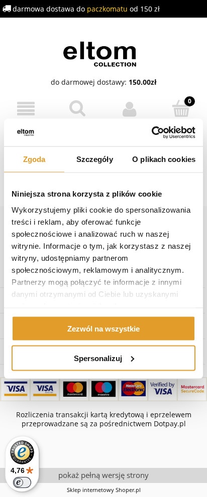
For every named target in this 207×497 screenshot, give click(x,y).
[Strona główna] (103, 52)
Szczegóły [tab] (94, 159)
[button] (26, 109)
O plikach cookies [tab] (163, 159)
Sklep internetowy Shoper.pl (104, 489)
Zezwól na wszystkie (103, 328)
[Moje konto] (129, 108)
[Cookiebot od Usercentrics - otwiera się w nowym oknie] (151, 132)
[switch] (22, 482)
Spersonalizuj (98, 358)
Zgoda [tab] (34, 159)
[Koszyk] (181, 108)
